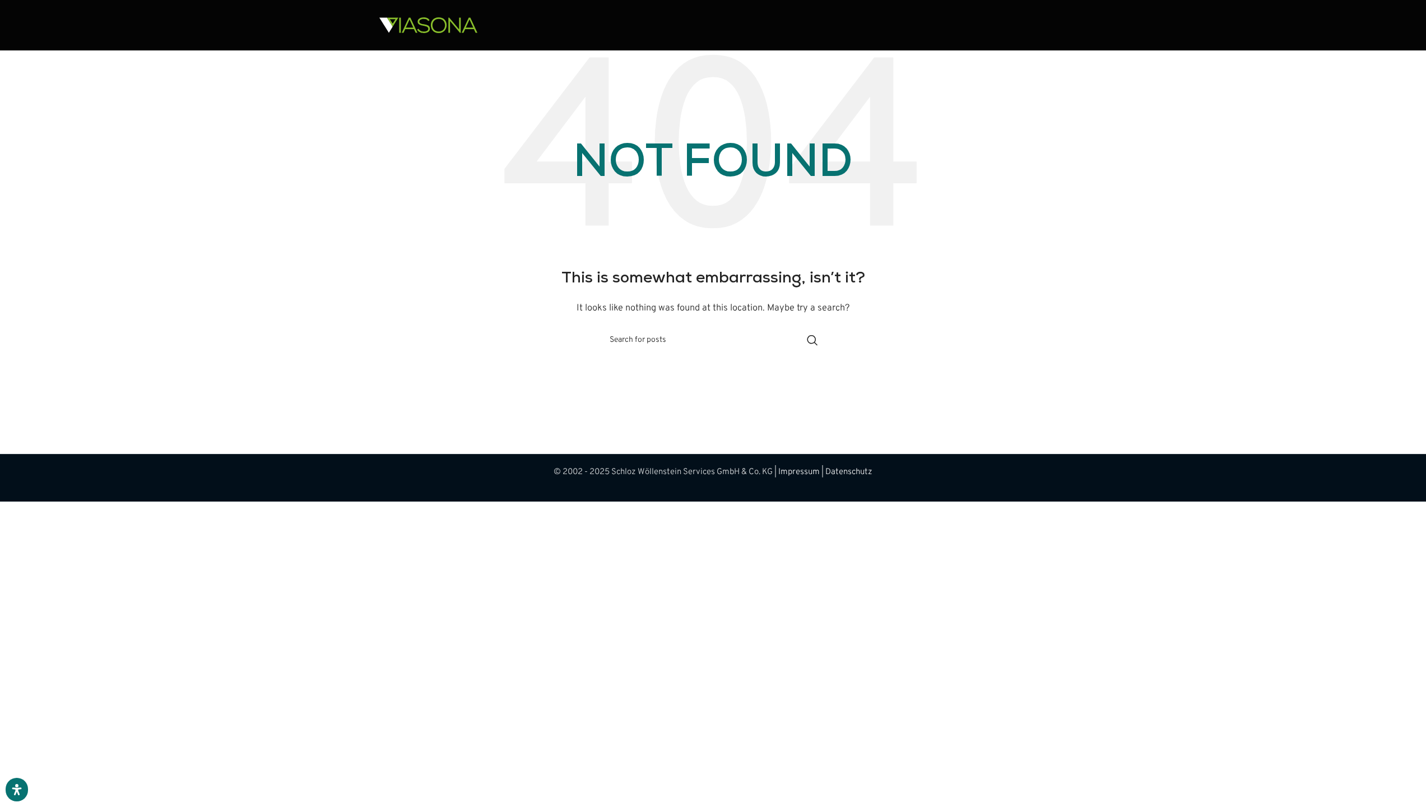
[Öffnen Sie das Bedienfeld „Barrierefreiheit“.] (17, 789)
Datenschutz (848, 472)
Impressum (799, 472)
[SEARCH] (812, 340)
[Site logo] (428, 25)
